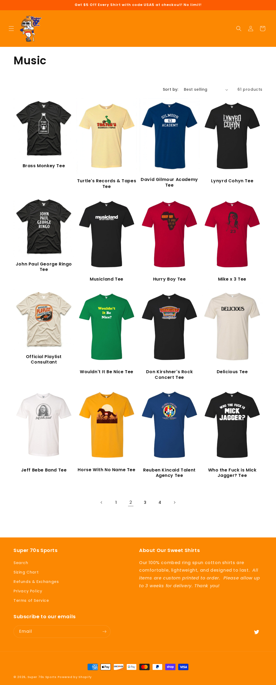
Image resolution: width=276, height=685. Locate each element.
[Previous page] (102, 502)
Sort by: (170, 89)
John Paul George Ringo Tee (44, 267)
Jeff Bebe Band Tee (44, 470)
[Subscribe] (104, 631)
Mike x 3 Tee (232, 279)
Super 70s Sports (42, 677)
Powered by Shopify (75, 677)
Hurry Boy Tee (169, 279)
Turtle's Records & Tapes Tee (106, 184)
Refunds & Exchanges (36, 581)
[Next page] (174, 502)
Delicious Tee (232, 372)
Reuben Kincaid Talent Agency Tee (169, 473)
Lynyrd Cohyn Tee (232, 181)
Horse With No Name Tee (106, 470)
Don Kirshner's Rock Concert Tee (169, 374)
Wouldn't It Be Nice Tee (106, 372)
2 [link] (130, 502)
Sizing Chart (26, 572)
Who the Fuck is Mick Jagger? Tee (232, 473)
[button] (11, 28)
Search (20, 562)
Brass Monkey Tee (44, 166)
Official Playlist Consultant (44, 359)
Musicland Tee (106, 279)
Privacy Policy (27, 591)
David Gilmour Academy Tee (169, 182)
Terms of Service (31, 600)
